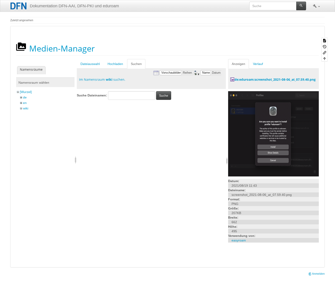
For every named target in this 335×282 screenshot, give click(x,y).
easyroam (239, 240)
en (25, 103)
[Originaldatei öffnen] (273, 133)
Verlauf (258, 64)
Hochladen (115, 64)
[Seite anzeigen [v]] (324, 40)
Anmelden (318, 273)
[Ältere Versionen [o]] (324, 46)
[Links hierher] (324, 52)
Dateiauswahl (90, 64)
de (25, 97)
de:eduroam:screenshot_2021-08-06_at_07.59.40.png (275, 79)
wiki (25, 108)
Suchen (136, 64)
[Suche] (301, 6)
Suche (163, 95)
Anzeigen (238, 64)
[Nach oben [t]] (324, 58)
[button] (316, 6)
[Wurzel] (26, 92)
